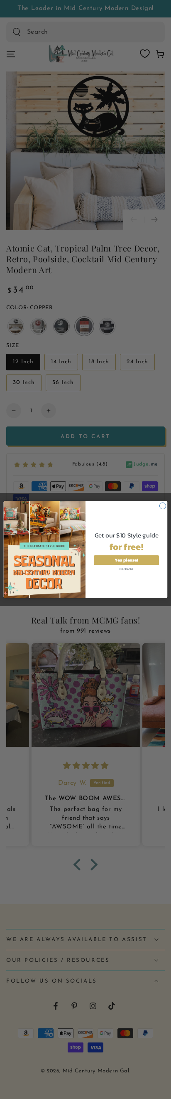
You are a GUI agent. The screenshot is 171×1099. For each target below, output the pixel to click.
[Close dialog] (162, 506)
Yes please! (126, 560)
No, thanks (126, 569)
